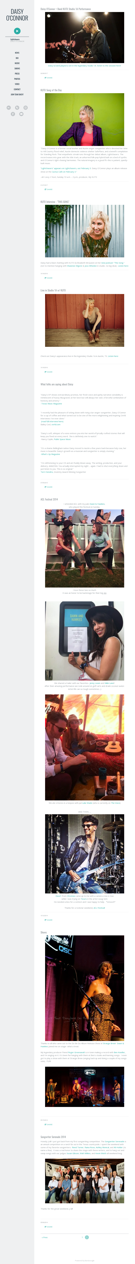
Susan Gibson (73, 1153)
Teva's (84, 899)
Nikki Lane (109, 683)
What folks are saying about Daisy (57, 384)
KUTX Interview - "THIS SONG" (55, 202)
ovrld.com (56, 424)
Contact (17, 89)
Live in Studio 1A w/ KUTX (53, 290)
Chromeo (71, 896)
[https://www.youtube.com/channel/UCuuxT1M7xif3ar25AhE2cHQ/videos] (21, 114)
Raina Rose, (90, 1147)
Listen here (123, 265)
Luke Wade (87, 803)
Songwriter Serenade (115, 1141)
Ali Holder (118, 1147)
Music (17, 63)
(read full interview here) (52, 421)
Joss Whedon (91, 265)
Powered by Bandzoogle (84, 1261)
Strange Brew (109, 1043)
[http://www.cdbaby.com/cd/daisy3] (17, 108)
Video (17, 83)
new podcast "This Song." (112, 262)
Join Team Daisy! (17, 94)
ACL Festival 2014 (49, 499)
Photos (17, 78)
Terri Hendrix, (47, 472)
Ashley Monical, (103, 1147)
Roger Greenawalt (76, 1052)
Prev (45, 1237)
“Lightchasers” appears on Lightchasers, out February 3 (66, 168)
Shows (17, 68)
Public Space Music (62, 439)
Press (17, 73)
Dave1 (59, 896)
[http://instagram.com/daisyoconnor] (25, 108)
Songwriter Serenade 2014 (53, 1137)
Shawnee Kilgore (74, 265)
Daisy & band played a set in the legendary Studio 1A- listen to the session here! (84, 65)
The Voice (115, 803)
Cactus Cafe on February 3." (64, 171)
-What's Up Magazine (51, 454)
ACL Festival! (99, 907)
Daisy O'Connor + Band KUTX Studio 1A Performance (66, 9)
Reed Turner (77, 1147)
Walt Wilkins (85, 1153)
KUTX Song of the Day (51, 90)
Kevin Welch (100, 1153)
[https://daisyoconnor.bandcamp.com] (9, 108)
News (17, 52)
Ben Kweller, (119, 1052)
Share (49, 78)
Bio (17, 57)
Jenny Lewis (95, 683)
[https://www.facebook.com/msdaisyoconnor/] (13, 114)
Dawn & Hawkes (97, 504)
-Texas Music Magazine (51, 403)
